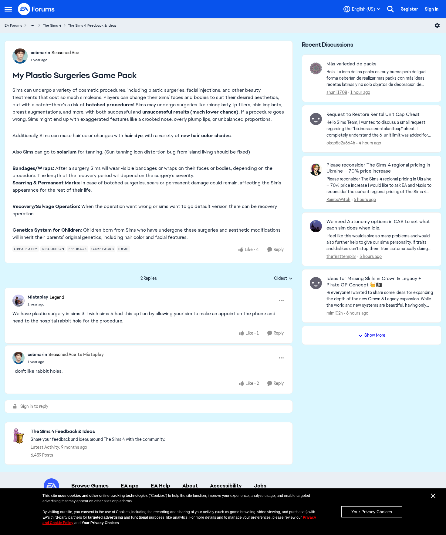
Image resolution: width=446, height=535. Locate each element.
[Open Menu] (437, 25)
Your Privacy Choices (371, 511)
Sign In (431, 9)
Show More (374, 335)
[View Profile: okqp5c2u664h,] (316, 119)
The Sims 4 (52, 25)
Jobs (260, 485)
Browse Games (90, 485)
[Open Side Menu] (8, 9)
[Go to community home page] (36, 9)
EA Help (160, 485)
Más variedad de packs (351, 64)
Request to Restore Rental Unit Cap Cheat (373, 114)
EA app (130, 485)
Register (409, 9)
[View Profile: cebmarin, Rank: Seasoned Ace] (20, 56)
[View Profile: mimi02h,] (316, 283)
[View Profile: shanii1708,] (316, 68)
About (190, 485)
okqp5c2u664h (340, 143)
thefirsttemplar (341, 256)
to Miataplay (91, 354)
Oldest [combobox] (283, 279)
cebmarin (40, 52)
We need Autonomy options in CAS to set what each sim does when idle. (378, 225)
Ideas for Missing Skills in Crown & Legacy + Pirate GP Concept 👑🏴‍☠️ (373, 282)
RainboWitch (338, 199)
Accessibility (226, 485)
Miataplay (38, 297)
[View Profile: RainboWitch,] (316, 169)
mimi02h (334, 313)
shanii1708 (336, 92)
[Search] (390, 9)
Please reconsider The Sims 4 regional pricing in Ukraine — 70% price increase (378, 168)
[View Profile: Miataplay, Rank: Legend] (18, 301)
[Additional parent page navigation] (32, 25)
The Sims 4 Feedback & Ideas (92, 25)
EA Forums (13, 25)
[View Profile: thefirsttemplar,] (316, 226)
